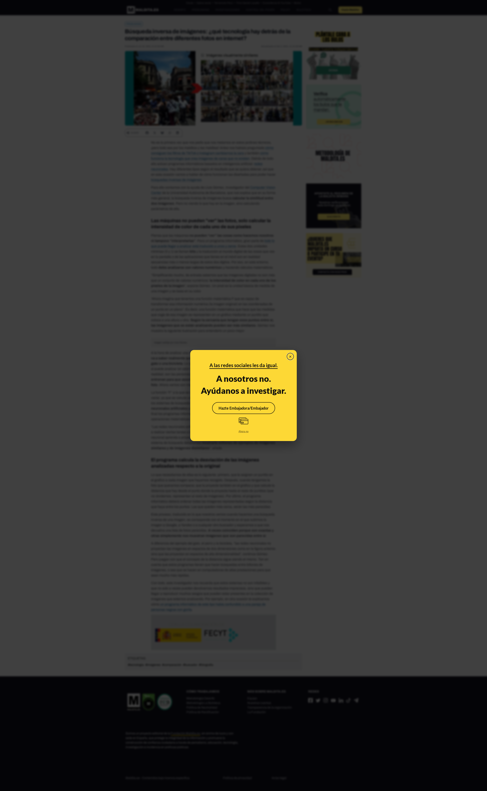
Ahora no (243, 431)
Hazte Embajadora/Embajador (244, 408)
